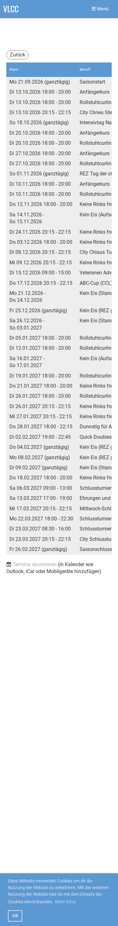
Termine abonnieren (35, 564)
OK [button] (15, 915)
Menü (102, 9)
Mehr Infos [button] (65, 901)
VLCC (11, 9)
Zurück (17, 55)
